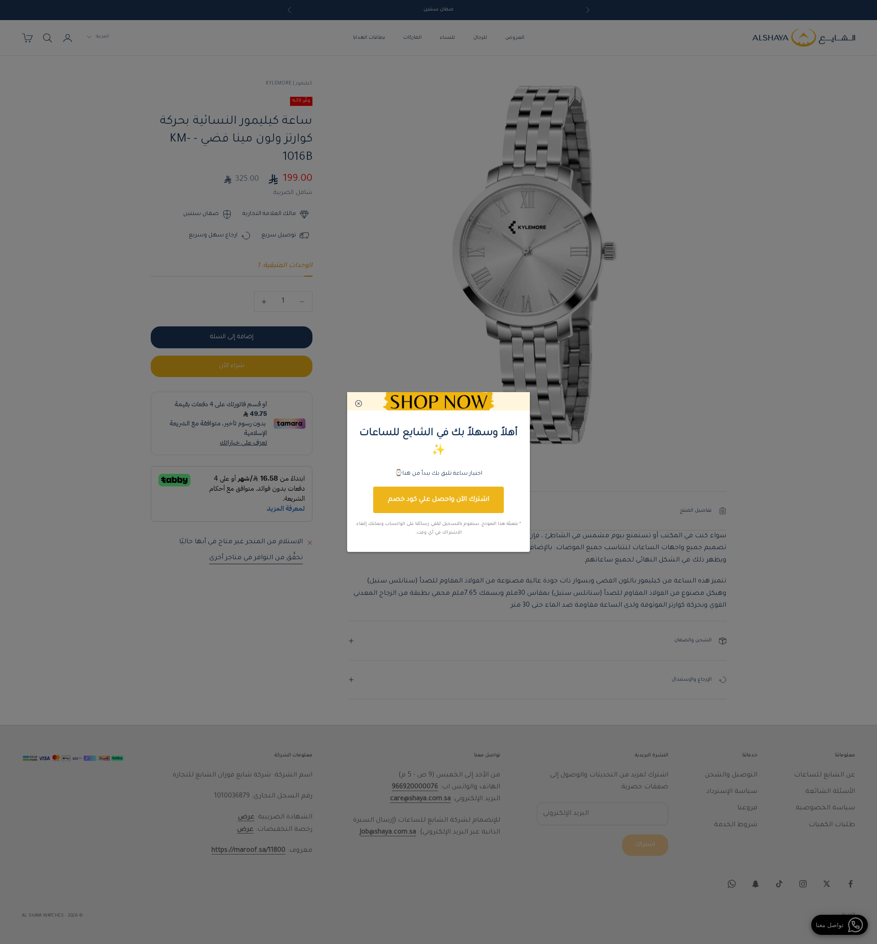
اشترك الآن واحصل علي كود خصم (438, 499)
